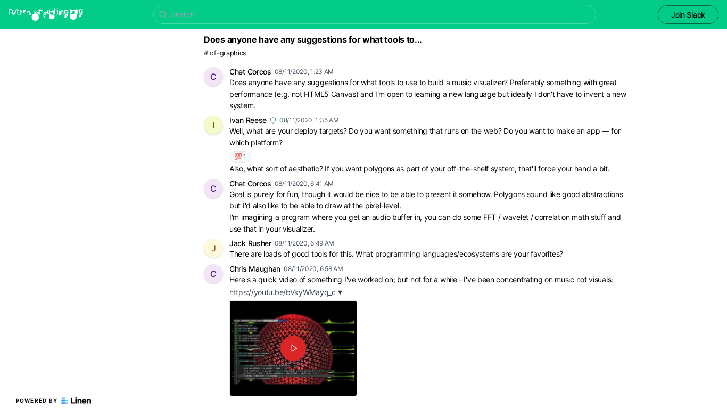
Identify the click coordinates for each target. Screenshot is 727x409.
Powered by (37, 400)
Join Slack (688, 14)
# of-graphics (225, 53)
